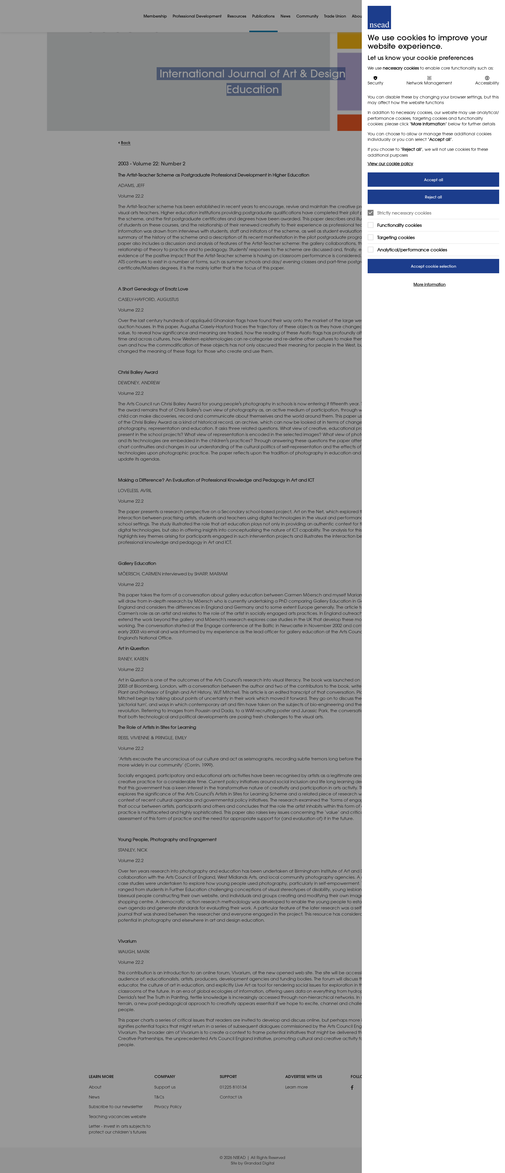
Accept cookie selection (433, 266)
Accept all (433, 179)
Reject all (433, 196)
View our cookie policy (390, 163)
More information (430, 284)
